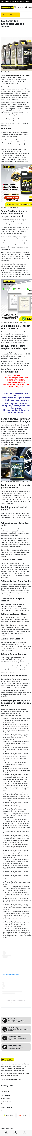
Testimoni (4, 1104)
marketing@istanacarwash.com (11, 1079)
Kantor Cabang (5, 1098)
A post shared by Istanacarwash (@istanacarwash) (16, 1001)
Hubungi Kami (5, 1089)
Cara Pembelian (6, 1101)
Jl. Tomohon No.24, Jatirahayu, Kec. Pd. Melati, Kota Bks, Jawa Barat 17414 (15, 1074)
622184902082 (6, 1082)
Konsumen (20, 7)
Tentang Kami (5, 1091)
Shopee (24, 1115)
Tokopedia (9, 1115)
